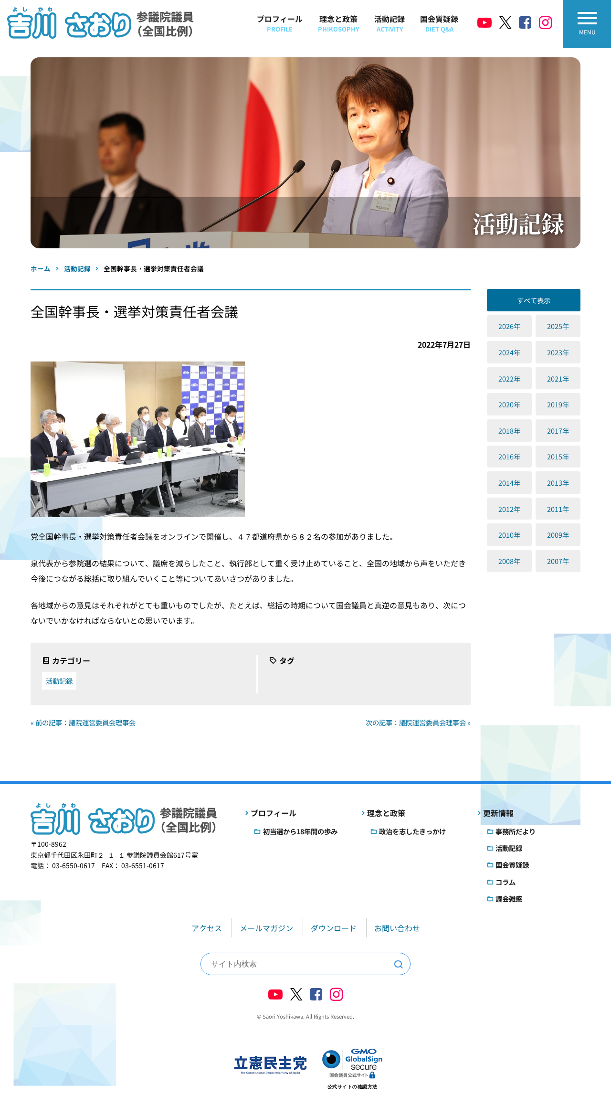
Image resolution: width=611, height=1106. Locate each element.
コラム (505, 882)
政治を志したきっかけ (412, 831)
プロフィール (280, 23)
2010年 (509, 535)
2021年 (558, 378)
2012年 (509, 509)
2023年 (558, 352)
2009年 (558, 535)
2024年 (509, 352)
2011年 (558, 509)
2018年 (509, 430)
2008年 (509, 561)
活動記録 (389, 23)
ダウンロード (334, 928)
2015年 (558, 456)
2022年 (509, 378)
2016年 (509, 456)
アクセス (206, 928)
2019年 (558, 404)
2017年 (558, 430)
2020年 (509, 404)
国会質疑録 (439, 23)
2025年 (558, 326)
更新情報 (498, 813)
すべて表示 (533, 300)
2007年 (558, 561)
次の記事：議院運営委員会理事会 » (418, 722)
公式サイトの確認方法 (352, 1086)
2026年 (509, 326)
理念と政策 (338, 23)
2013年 (558, 483)
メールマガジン (266, 928)
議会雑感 (508, 898)
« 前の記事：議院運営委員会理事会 (83, 722)
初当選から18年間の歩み (300, 831)
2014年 (509, 483)
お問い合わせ (397, 928)
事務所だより (515, 831)
